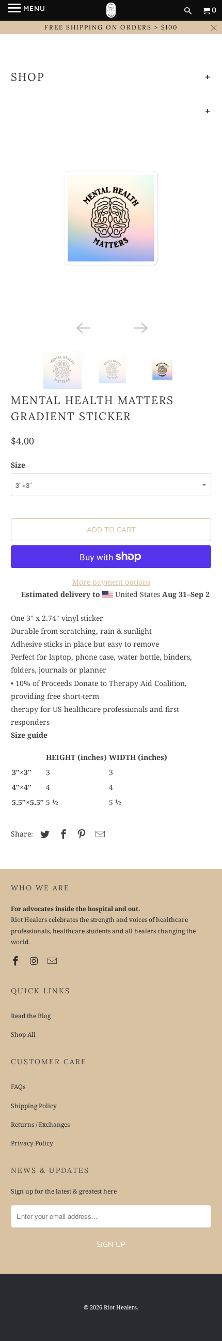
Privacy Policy (32, 1143)
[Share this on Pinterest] (80, 834)
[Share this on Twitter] (43, 834)
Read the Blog (31, 1015)
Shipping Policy (34, 1105)
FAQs (18, 1086)
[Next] (140, 327)
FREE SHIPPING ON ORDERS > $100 (111, 27)
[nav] (26, 10)
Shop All (23, 1034)
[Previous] (82, 327)
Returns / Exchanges (40, 1124)
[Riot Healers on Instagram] (35, 961)
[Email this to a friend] (98, 834)
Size (18, 465)
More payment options (111, 582)
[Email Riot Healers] (53, 961)
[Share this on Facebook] (62, 834)
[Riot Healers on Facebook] (16, 961)
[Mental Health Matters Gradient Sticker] (111, 218)
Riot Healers (120, 1307)
